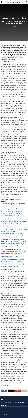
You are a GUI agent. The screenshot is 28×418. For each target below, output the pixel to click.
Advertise (7, 408)
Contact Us (20, 408)
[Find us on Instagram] (4, 414)
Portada (5, 41)
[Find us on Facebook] (1, 414)
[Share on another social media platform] (24, 391)
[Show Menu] (1, 2)
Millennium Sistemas (20, 402)
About (2, 408)
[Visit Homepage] (14, 2)
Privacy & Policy (13, 408)
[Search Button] (26, 2)
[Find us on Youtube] (6, 414)
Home (2, 41)
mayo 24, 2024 (13, 26)
